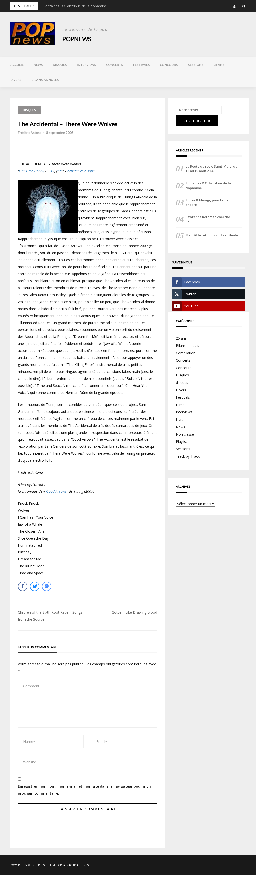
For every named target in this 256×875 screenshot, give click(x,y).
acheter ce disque (81, 171)
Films (180, 404)
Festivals (141, 64)
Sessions (196, 64)
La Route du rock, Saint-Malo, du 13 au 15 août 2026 (212, 168)
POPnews (76, 38)
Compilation (186, 353)
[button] (234, 6)
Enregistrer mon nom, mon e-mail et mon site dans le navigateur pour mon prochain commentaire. (84, 790)
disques (182, 382)
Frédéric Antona (30, 133)
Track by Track (188, 456)
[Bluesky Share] (35, 586)
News (38, 64)
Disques (60, 64)
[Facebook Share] (23, 586)
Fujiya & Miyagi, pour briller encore (208, 202)
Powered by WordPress (27, 865)
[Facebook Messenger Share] (47, 586)
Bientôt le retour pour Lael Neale (212, 235)
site (60, 171)
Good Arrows (56, 491)
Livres (181, 419)
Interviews (86, 64)
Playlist (181, 441)
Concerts (114, 64)
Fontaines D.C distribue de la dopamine (75, 6)
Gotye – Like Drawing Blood (134, 612)
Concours (169, 64)
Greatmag (65, 865)
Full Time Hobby (31, 171)
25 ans (219, 64)
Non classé (185, 434)
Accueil (17, 64)
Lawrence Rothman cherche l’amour (208, 219)
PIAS (51, 171)
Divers (16, 79)
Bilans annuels (45, 79)
